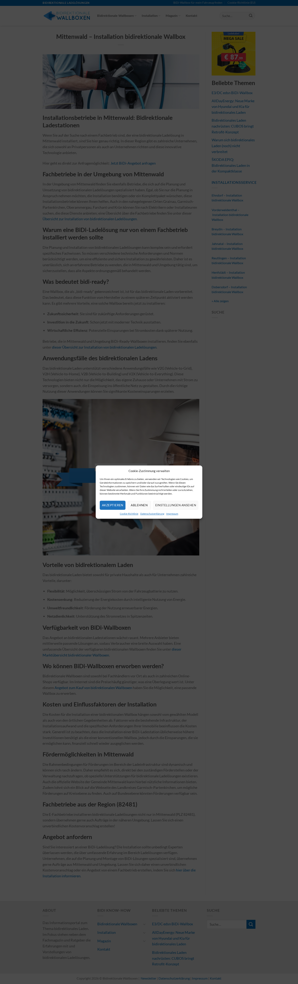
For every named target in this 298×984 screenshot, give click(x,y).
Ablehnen (139, 505)
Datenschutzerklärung (152, 513)
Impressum (172, 513)
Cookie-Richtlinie (129, 513)
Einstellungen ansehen (175, 505)
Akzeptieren (112, 505)
